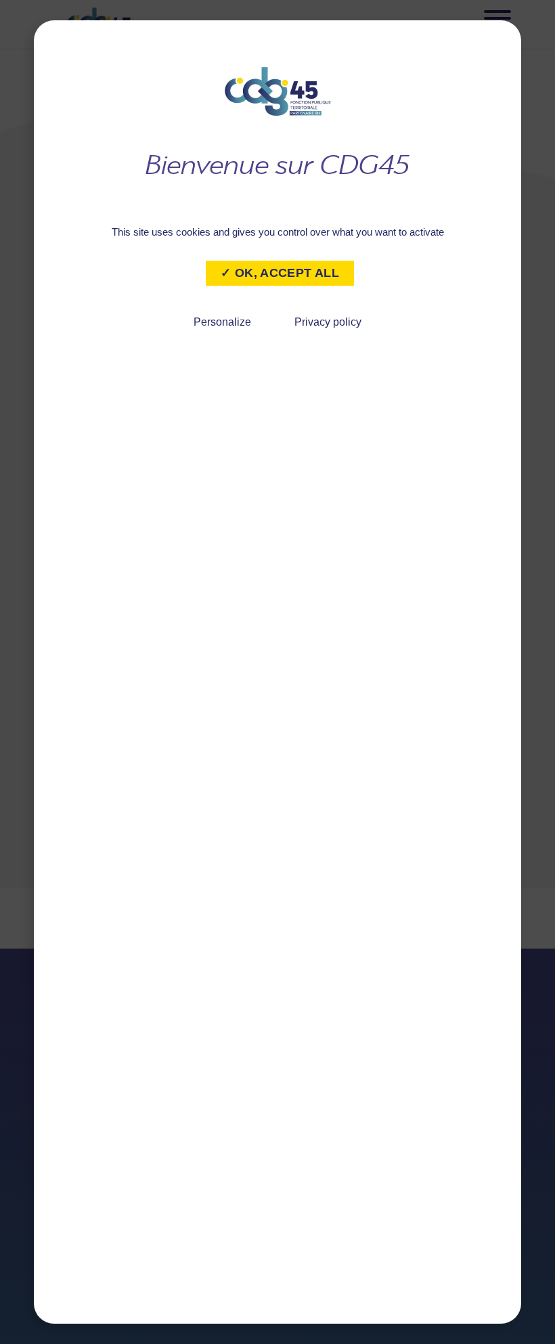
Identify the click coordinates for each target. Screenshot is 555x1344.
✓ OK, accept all (280, 273)
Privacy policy (327, 322)
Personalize (222, 322)
